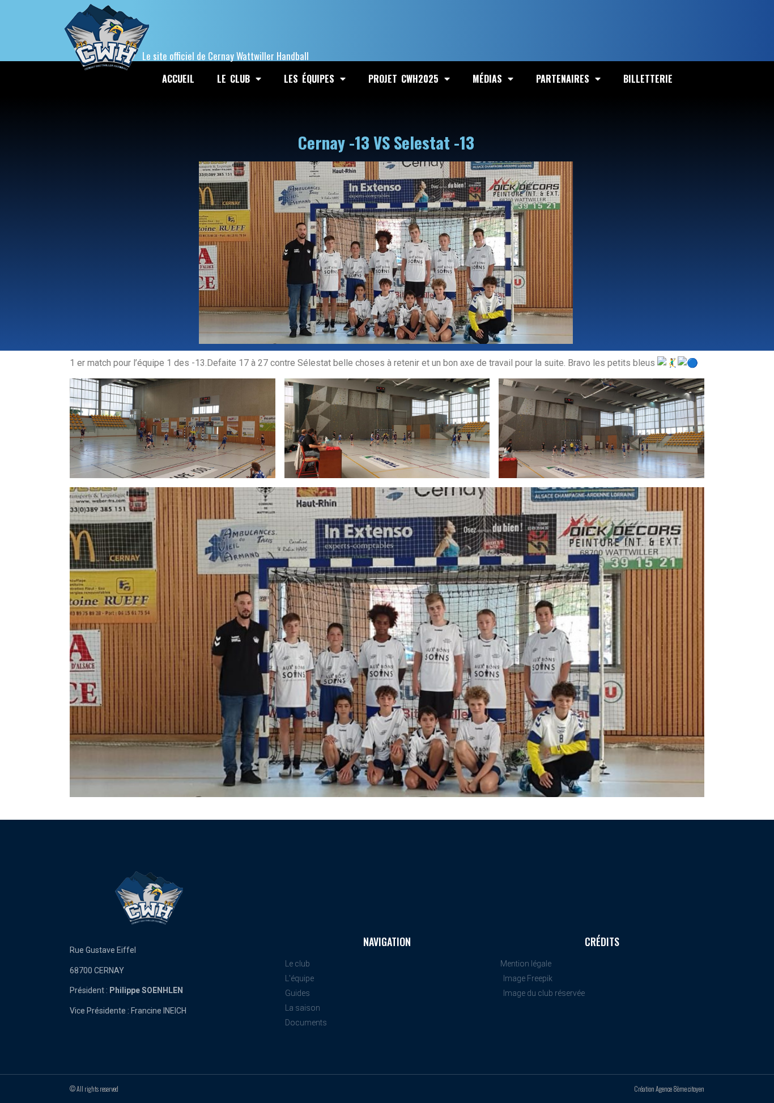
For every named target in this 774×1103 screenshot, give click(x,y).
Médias (487, 79)
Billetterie (648, 79)
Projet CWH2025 (403, 79)
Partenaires (562, 79)
